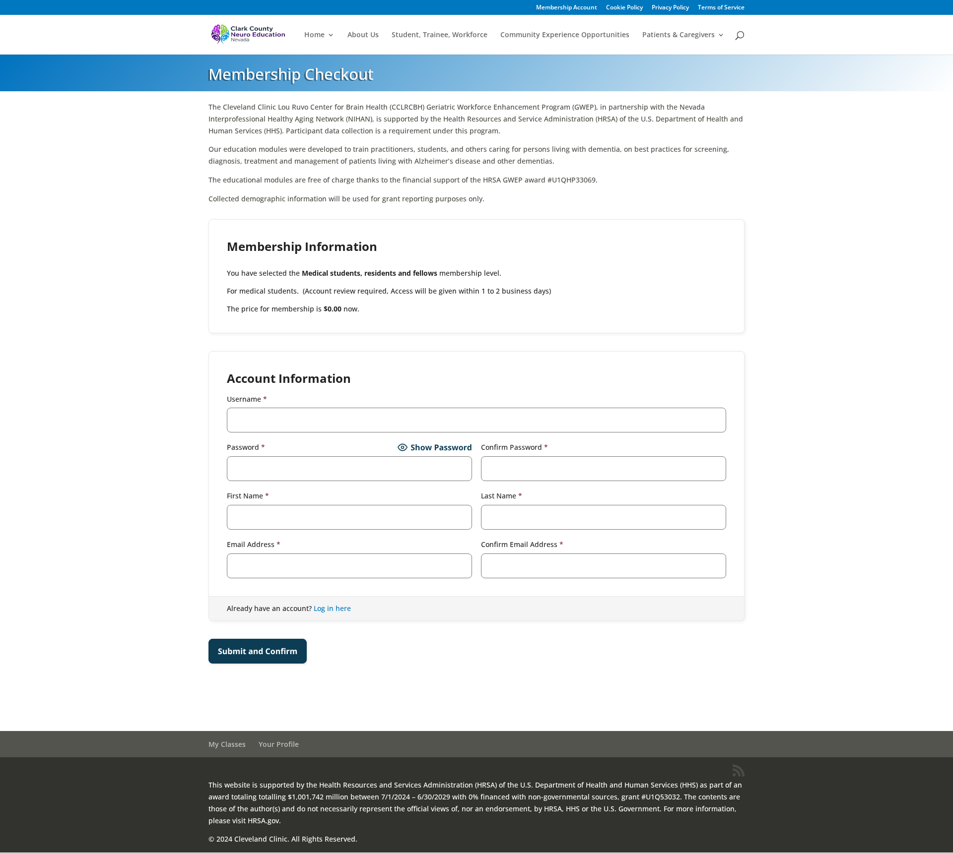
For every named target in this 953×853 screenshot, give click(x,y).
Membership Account (566, 7)
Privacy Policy (670, 7)
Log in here (332, 608)
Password (246, 447)
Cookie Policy (624, 7)
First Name (248, 495)
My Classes (227, 744)
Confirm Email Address (522, 544)
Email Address (253, 544)
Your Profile (279, 744)
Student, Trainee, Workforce (439, 35)
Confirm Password (514, 447)
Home (314, 35)
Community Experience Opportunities (564, 35)
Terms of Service (721, 7)
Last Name (501, 495)
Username (247, 399)
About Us (363, 35)
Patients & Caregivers (678, 35)
